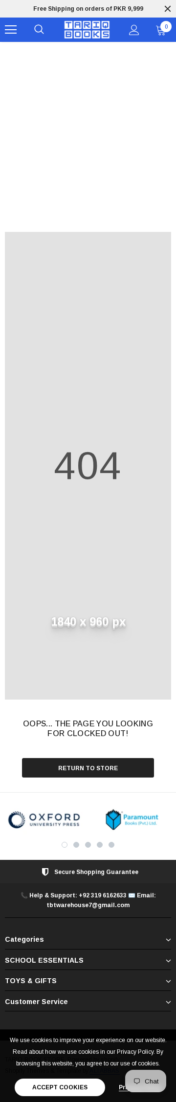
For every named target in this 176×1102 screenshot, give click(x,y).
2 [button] (76, 845)
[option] (44, 820)
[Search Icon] (39, 30)
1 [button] (64, 845)
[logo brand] (44, 820)
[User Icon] (134, 30)
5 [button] (111, 845)
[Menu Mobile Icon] (11, 30)
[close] (168, 9)
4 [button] (100, 845)
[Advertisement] (88, 134)
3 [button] (88, 845)
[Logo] (87, 30)
